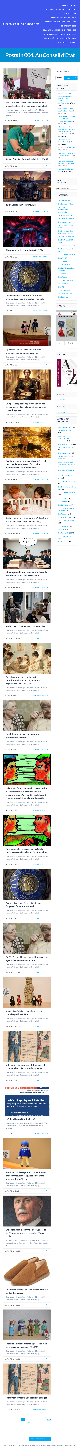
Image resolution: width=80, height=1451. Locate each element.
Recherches (71, 30)
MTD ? (74, 38)
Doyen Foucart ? (50, 34)
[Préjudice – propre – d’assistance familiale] (27, 607)
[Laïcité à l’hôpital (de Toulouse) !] (27, 1100)
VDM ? (74, 18)
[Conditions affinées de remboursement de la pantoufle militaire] (27, 1271)
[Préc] (60, 343)
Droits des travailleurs (60, 18)
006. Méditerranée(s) (65, 222)
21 (29, 1422)
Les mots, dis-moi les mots (67, 147)
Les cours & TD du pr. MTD (55, 10)
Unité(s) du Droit (69, 14)
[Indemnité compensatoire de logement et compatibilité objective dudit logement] (27, 1046)
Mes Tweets (60, 400)
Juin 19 (17, 638)
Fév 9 (17, 1080)
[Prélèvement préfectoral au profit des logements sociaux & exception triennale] (27, 277)
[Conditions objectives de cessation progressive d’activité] (27, 715)
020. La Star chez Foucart (66, 280)
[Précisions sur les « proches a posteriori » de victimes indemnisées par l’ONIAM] (27, 1325)
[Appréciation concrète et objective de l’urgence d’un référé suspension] (27, 884)
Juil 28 (17, 166)
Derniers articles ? (69, 5)
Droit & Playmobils (68, 26)
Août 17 (18, 120)
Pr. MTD (9, 120)
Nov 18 (17, 1251)
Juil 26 (17, 211)
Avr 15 (17, 810)
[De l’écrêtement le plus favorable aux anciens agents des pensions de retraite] (27, 938)
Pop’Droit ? (71, 22)
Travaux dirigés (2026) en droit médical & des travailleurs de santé (66, 119)
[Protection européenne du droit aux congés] (27, 1379)
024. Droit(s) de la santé (65, 294)
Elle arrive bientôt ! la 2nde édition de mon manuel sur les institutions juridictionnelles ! (65, 98)
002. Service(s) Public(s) (65, 204)
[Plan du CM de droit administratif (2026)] (27, 231)
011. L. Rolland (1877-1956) (67, 245)
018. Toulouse (62, 274)
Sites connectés (63, 38)
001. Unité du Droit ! (64, 201)
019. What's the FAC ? (65, 277)
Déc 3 (17, 1134)
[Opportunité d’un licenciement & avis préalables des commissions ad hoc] (27, 331)
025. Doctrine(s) (63, 297)
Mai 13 (17, 696)
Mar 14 (17, 972)
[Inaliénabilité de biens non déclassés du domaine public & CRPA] (27, 992)
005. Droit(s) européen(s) (66, 218)
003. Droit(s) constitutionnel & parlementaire (63, 209)
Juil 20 (17, 311)
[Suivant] (72, 346)
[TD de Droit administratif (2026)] (27, 186)
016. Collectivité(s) (64, 264)
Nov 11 (17, 1359)
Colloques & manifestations (54, 30)
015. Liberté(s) (62, 261)
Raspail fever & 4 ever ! (67, 34)
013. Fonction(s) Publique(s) (67, 254)
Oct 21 (17, 1410)
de (70, 343)
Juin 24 (17, 533)
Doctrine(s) (71, 10)
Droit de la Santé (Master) (55, 22)
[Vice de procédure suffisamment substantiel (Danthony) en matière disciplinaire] (27, 553)
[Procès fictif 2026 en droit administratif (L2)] (27, 140)
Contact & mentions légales (65, 42)
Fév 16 (17, 1026)
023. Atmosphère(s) (64, 290)
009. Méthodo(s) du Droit (66, 237)
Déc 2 (17, 1191)
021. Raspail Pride (63, 284)
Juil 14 (17, 422)
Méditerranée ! (49, 38)
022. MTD (61, 287)
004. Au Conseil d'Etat (65, 215)
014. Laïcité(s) (62, 258)
